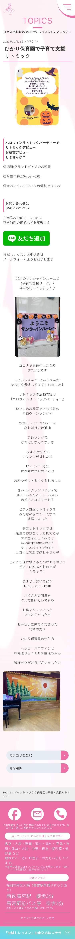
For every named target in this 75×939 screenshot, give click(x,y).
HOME (7, 792)
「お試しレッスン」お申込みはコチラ (33, 932)
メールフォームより (18, 259)
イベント (31, 41)
